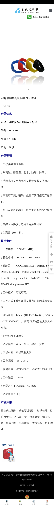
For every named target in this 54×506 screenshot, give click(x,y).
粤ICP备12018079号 (27, 485)
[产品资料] (9, 461)
